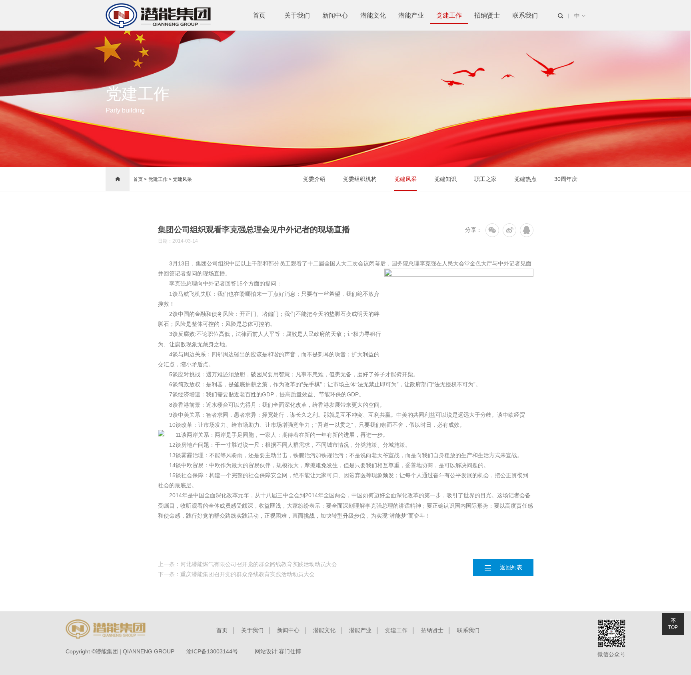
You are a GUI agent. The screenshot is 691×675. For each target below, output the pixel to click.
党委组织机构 (360, 179)
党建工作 (449, 15)
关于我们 (297, 15)
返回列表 (503, 567)
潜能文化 (373, 15)
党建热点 (525, 179)
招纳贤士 (487, 15)
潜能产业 (411, 15)
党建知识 (445, 179)
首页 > (140, 179)
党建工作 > (160, 179)
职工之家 (485, 179)
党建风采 (182, 179)
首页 (259, 15)
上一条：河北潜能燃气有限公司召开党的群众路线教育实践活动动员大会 (247, 564)
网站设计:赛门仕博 (278, 651)
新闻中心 (335, 15)
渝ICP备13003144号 (212, 651)
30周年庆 (565, 179)
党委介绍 (314, 179)
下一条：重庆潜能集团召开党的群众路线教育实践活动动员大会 (236, 574)
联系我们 (525, 15)
